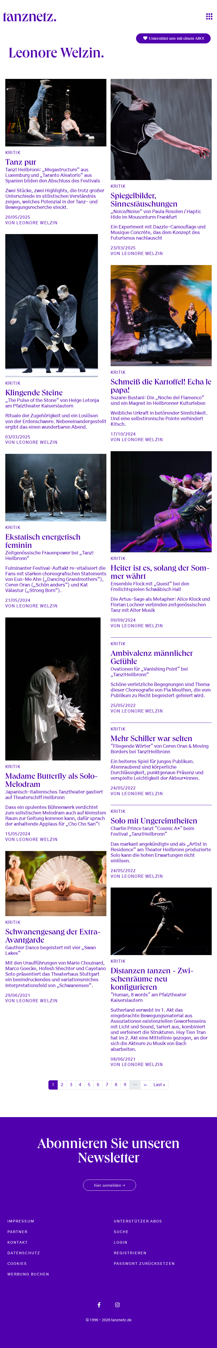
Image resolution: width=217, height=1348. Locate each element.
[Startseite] (31, 16)
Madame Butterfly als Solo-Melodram (51, 781)
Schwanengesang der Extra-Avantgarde (53, 937)
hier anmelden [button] (109, 1185)
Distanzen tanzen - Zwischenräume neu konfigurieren (152, 980)
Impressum (20, 1221)
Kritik (12, 153)
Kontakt (17, 1242)
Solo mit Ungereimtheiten (154, 822)
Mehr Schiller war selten (151, 739)
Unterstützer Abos (138, 1221)
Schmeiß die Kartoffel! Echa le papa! (161, 387)
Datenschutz (23, 1253)
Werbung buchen (28, 1274)
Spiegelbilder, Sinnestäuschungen (144, 200)
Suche (121, 1232)
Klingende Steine (34, 393)
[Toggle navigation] (209, 17)
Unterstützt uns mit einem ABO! (176, 39)
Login (121, 1242)
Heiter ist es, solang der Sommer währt (160, 573)
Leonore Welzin (37, 223)
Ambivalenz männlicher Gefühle (152, 658)
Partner (17, 1232)
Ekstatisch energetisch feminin (42, 542)
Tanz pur (20, 163)
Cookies (17, 1264)
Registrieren (130, 1253)
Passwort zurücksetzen (144, 1264)
